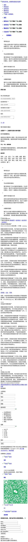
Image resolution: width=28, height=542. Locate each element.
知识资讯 (24, 220)
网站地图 (11, 450)
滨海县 (2, 292)
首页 (5, 4)
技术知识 (18, 220)
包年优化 (6, 8)
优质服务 (11, 14)
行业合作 (6, 12)
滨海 (10, 292)
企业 (7, 292)
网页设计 (6, 6)
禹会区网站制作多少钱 (7, 384)
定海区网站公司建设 (18, 384)
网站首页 (12, 220)
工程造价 (8, 453)
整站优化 (6, 10)
